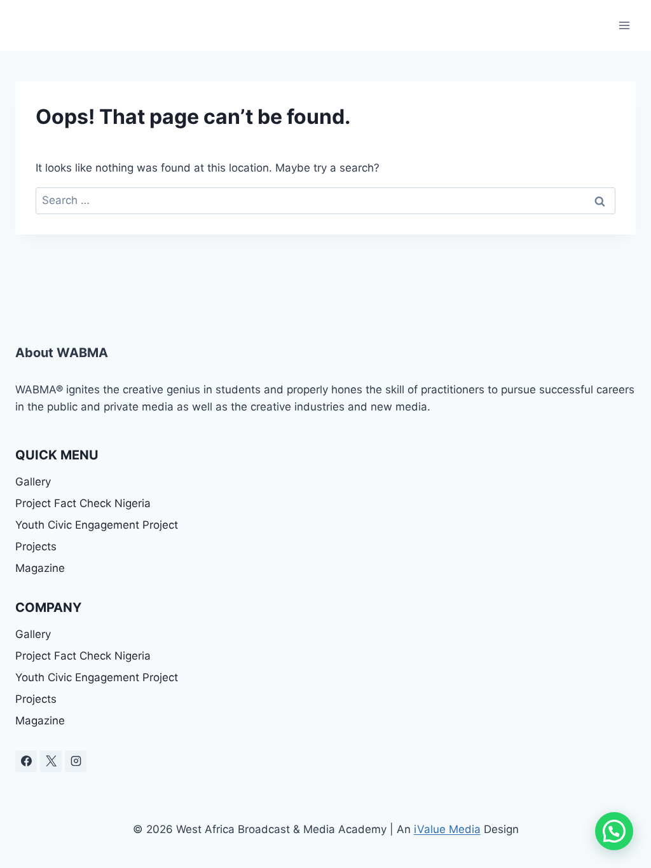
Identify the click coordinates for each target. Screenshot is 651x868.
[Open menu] (624, 25)
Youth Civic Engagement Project (96, 525)
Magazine (40, 568)
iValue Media (447, 829)
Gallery (33, 481)
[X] (51, 761)
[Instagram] (75, 761)
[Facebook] (26, 761)
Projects (36, 546)
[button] (614, 831)
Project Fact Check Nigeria (83, 503)
